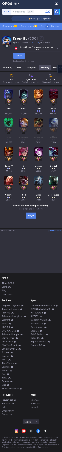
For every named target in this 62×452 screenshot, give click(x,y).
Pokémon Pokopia (10, 334)
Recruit (34, 407)
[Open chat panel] (59, 69)
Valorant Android (39, 320)
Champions (9, 26)
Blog (4, 290)
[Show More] (17, 4)
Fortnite (5, 352)
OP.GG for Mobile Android (43, 305)
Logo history (7, 294)
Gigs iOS (35, 331)
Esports (5, 381)
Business (35, 400)
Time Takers (8, 363)
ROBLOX (6, 327)
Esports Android (38, 341)
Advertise (35, 403)
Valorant (6, 320)
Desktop (6, 367)
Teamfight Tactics (10, 309)
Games (5, 370)
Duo (4, 374)
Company (6, 287)
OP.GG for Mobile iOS (41, 309)
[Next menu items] (47, 26)
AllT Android (37, 313)
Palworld (6, 313)
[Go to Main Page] (7, 3)
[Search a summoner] (47, 12)
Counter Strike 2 (9, 349)
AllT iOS (35, 316)
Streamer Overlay (10, 388)
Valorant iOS (37, 323)
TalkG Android (37, 334)
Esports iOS (36, 345)
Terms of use (8, 403)
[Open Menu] (56, 4)
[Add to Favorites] (41, 38)
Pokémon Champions (12, 316)
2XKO (4, 359)
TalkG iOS (35, 338)
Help (4, 407)
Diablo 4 (5, 356)
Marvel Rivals (8, 338)
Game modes (28, 26)
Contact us (7, 414)
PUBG (4, 323)
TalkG (4, 377)
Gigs (4, 385)
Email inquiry (8, 411)
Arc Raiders (7, 341)
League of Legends (11, 305)
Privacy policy (9, 400)
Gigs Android (37, 327)
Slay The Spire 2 (9, 345)
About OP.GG (8, 283)
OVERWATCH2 (9, 331)
